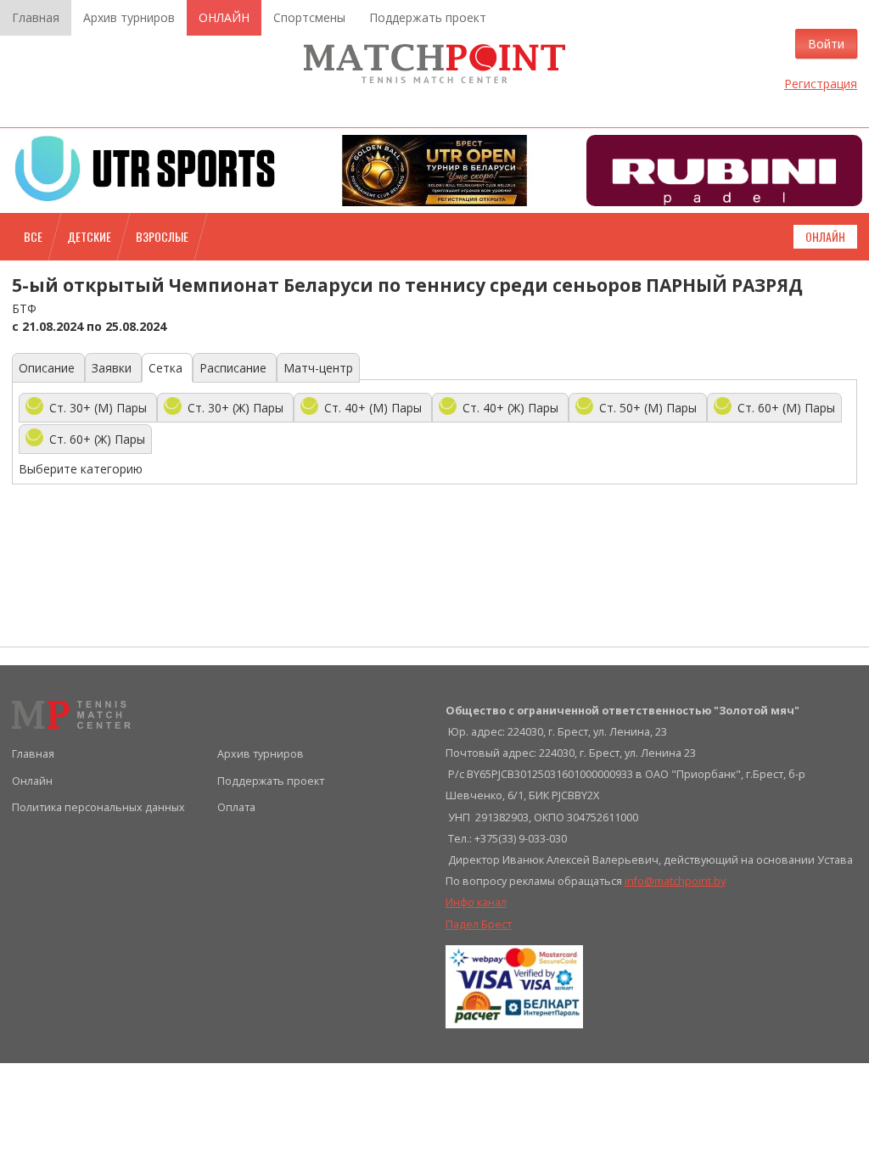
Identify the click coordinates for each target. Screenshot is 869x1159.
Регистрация (820, 84)
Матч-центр (318, 368)
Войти (826, 44)
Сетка (167, 368)
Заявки (113, 368)
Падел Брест (479, 924)
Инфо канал (476, 902)
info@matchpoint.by (675, 881)
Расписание (234, 368)
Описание (48, 368)
